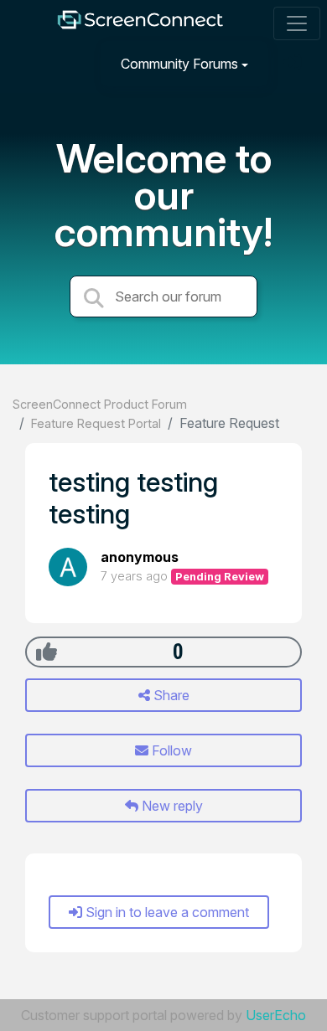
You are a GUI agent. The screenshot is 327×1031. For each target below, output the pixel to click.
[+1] (46, 651)
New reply (170, 805)
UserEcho (276, 1015)
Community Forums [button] (179, 63)
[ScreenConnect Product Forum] (140, 24)
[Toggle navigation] (296, 23)
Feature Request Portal (96, 423)
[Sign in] (294, 63)
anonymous (140, 557)
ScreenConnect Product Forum (100, 404)
